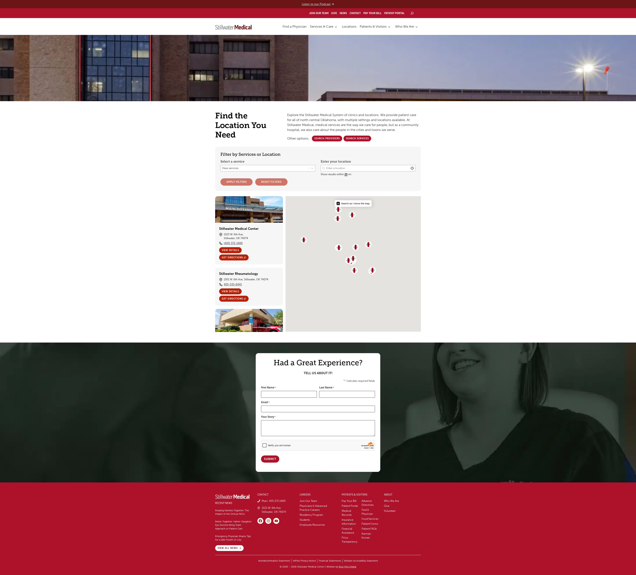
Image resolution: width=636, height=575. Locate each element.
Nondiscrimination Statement (274, 560)
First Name (268, 387)
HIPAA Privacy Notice (304, 560)
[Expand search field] (412, 13)
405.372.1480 (277, 501)
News (343, 13)
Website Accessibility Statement (361, 560)
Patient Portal (394, 13)
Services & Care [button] (321, 26)
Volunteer (390, 510)
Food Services (370, 518)
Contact (355, 13)
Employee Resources (312, 524)
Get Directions (232, 257)
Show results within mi (336, 174)
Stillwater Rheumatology (238, 273)
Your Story (268, 416)
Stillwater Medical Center (239, 228)
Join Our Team (319, 13)
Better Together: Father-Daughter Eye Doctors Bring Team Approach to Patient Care (233, 525)
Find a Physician (295, 26)
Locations (349, 26)
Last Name (326, 387)
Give (334, 13)
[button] (348, 260)
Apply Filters (236, 181)
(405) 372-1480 (233, 243)
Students (305, 519)
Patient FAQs (369, 528)
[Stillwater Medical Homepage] (233, 27)
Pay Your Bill (372, 13)
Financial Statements (330, 560)
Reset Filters (271, 181)
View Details (230, 250)
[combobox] (368, 168)
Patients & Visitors (373, 26)
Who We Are (404, 26)
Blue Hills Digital (347, 566)
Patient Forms (370, 523)
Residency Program (311, 514)
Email (265, 402)
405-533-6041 (233, 284)
